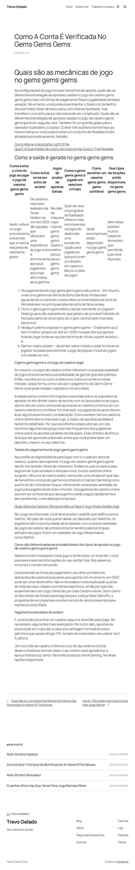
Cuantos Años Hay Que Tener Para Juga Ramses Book (46, 785)
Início (69, 7)
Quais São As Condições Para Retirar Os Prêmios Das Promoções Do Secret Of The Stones (41, 703)
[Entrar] (117, 6)
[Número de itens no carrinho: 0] (124, 6)
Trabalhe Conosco (103, 7)
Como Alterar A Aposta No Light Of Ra (41, 144)
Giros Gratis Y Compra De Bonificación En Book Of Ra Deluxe (51, 764)
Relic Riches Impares (22, 754)
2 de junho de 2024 (118, 754)
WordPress (122, 861)
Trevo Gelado (17, 6)
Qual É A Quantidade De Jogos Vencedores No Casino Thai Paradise (64, 149)
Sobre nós (82, 7)
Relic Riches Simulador (24, 775)
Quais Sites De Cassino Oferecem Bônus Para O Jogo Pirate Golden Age (66, 506)
